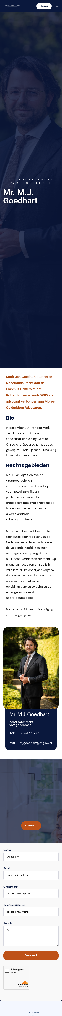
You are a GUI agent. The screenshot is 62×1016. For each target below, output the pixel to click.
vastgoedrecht (31, 183)
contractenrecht (30, 179)
